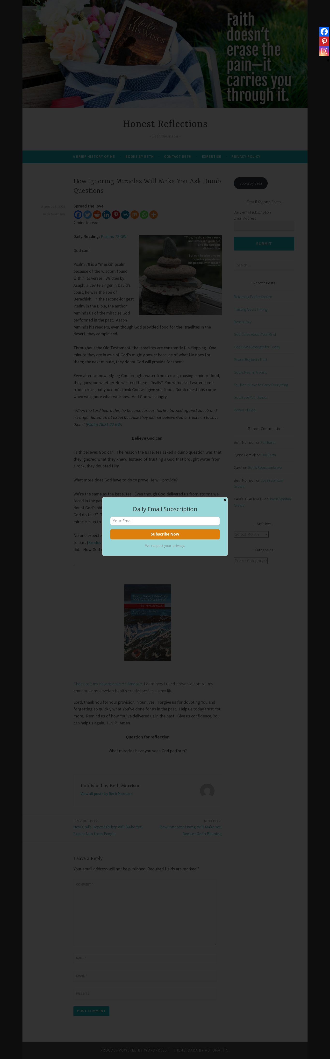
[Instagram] (324, 51)
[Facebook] (324, 31)
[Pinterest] (324, 41)
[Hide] (328, 60)
